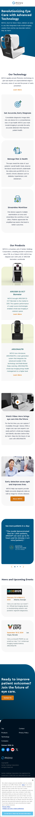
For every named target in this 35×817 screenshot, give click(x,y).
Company (4, 741)
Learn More (17, 90)
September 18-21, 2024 (15, 632)
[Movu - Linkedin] (3, 749)
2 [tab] (17, 567)
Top (2, 728)
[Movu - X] (17, 749)
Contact (21, 728)
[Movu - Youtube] (13, 749)
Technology (5, 737)
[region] (17, 797)
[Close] (33, 780)
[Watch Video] (17, 402)
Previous (12, 567)
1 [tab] (15, 567)
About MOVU (17, 499)
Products (4, 733)
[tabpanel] (17, 541)
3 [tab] (20, 567)
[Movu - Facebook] (8, 749)
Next (23, 567)
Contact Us (7, 698)
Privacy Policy (23, 733)
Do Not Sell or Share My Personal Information (17, 813)
